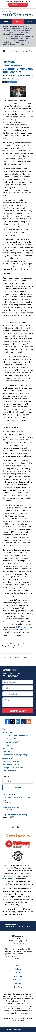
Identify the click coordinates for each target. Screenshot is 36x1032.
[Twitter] (12, 721)
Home (6, 21)
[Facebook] (7, 721)
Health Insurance (10, 764)
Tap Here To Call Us (18, 5)
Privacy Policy (18, 976)
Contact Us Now (18, 711)
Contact (18, 21)
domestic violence (11, 742)
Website (18, 969)
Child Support (9, 739)
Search (18, 787)
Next (24, 657)
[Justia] (23, 721)
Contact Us (18, 983)
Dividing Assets (9, 748)
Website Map (18, 980)
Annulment (8, 758)
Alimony (7, 745)
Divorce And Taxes (10, 761)
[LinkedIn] (18, 721)
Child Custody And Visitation (19, 644)
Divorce (7, 732)
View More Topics (9, 771)
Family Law (8, 752)
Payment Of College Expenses (15, 755)
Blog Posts (18, 987)
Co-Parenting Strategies (11, 807)
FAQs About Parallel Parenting (14, 815)
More (30, 21)
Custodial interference (16, 646)
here (10, 878)
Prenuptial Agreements (12, 767)
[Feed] (28, 721)
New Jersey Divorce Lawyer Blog (18, 13)
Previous (7, 657)
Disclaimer (18, 973)
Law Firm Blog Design (18, 1029)
